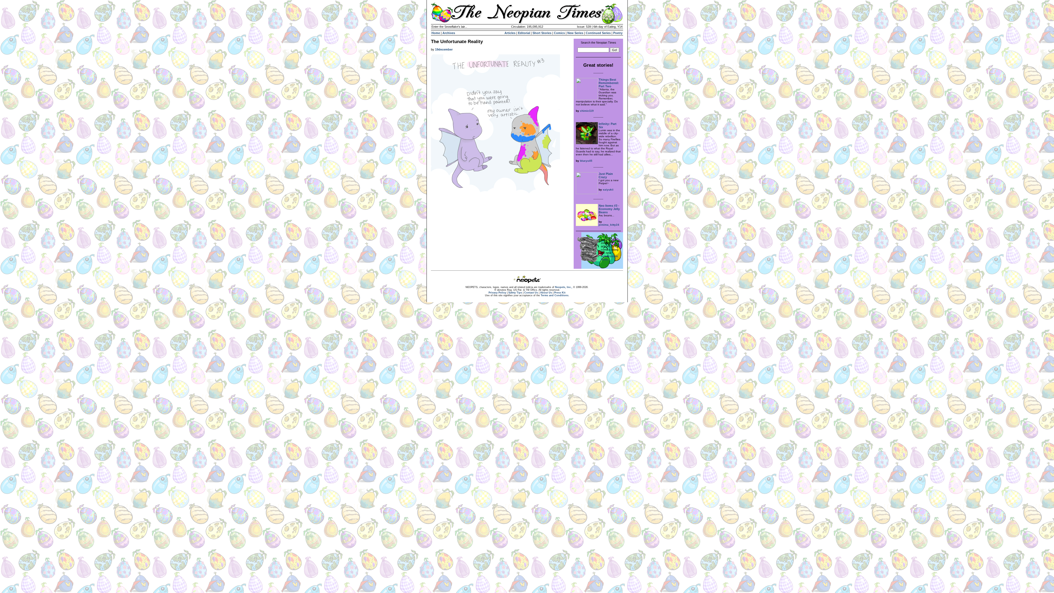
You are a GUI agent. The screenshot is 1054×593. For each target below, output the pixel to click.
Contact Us (531, 292)
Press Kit (559, 292)
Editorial (524, 33)
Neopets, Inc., (563, 287)
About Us (546, 292)
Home (435, 33)
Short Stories (541, 33)
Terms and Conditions (554, 295)
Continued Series (598, 33)
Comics (559, 33)
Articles (509, 33)
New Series (575, 33)
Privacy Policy (497, 292)
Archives (448, 33)
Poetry (618, 33)
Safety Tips (515, 292)
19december (444, 49)
